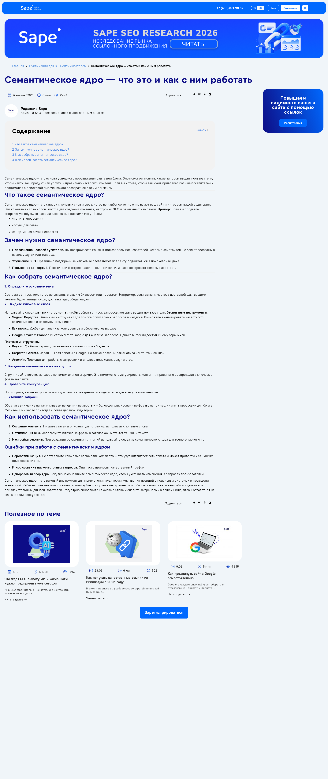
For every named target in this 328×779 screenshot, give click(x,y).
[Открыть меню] (305, 8)
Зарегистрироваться (164, 612)
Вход (273, 7)
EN (260, 7)
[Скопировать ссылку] (210, 94)
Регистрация (290, 7)
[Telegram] (194, 94)
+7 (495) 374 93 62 (230, 8)
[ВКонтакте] (199, 94)
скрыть (201, 130)
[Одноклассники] (204, 94)
